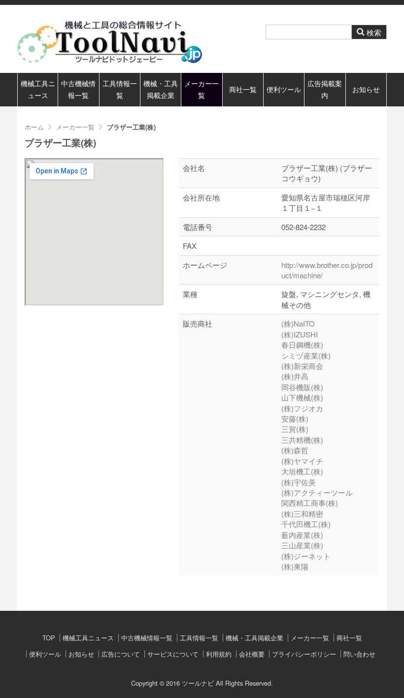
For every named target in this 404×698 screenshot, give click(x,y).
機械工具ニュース (38, 89)
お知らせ (366, 89)
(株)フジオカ (302, 408)
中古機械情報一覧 (78, 89)
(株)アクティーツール (317, 492)
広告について (120, 654)
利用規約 (219, 654)
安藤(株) (294, 418)
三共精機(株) (302, 439)
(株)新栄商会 (302, 366)
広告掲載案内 (324, 89)
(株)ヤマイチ (302, 461)
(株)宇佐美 (298, 482)
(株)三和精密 (302, 513)
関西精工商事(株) (309, 503)
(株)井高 (294, 376)
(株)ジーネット (306, 556)
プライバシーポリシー (304, 654)
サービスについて (173, 654)
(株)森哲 (294, 450)
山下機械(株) (302, 397)
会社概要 (252, 654)
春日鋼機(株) (302, 344)
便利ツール (284, 89)
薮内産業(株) (302, 535)
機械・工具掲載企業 (160, 89)
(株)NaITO (298, 323)
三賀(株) (294, 429)
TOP (48, 637)
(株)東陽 (294, 566)
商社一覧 (243, 89)
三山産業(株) (302, 545)
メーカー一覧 (201, 89)
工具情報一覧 (119, 89)
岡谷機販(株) (302, 387)
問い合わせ (359, 654)
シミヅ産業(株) (306, 355)
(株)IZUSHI (299, 334)
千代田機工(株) (306, 524)
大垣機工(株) (302, 471)
